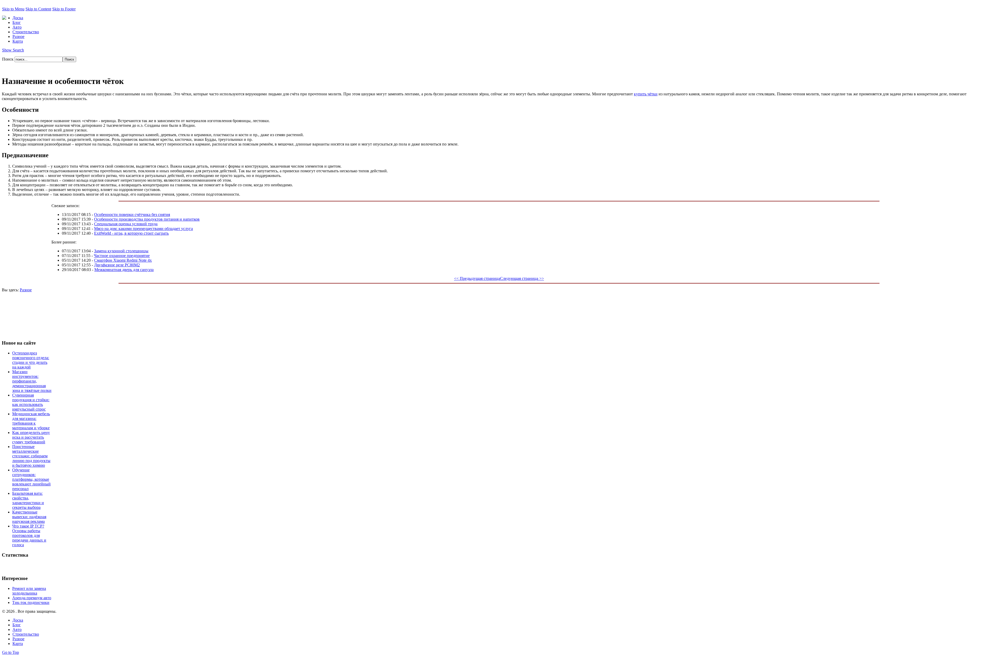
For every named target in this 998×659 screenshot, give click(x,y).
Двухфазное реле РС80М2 (117, 265)
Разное (26, 290)
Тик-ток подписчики (30, 602)
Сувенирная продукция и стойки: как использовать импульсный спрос (30, 402)
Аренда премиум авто (31, 598)
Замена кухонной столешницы (121, 251)
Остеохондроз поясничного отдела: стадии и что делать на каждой (30, 360)
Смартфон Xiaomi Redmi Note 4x (123, 260)
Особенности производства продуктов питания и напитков (147, 219)
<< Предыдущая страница (477, 278)
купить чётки (646, 94)
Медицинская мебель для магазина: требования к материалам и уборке (31, 421)
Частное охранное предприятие (122, 255)
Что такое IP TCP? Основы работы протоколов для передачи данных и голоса (29, 535)
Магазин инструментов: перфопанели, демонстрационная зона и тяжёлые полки (31, 381)
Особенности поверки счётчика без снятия (132, 214)
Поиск (8, 59)
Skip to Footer (64, 9)
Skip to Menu (13, 9)
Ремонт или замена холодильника (29, 590)
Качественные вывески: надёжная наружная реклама (29, 517)
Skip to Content (38, 9)
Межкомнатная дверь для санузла (124, 269)
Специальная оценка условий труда (125, 224)
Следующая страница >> (522, 278)
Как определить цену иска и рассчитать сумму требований (31, 437)
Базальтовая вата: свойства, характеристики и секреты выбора (28, 500)
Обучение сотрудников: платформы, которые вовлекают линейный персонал (31, 479)
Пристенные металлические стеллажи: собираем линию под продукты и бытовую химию (31, 455)
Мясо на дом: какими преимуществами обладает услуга (143, 228)
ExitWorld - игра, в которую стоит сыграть (131, 233)
